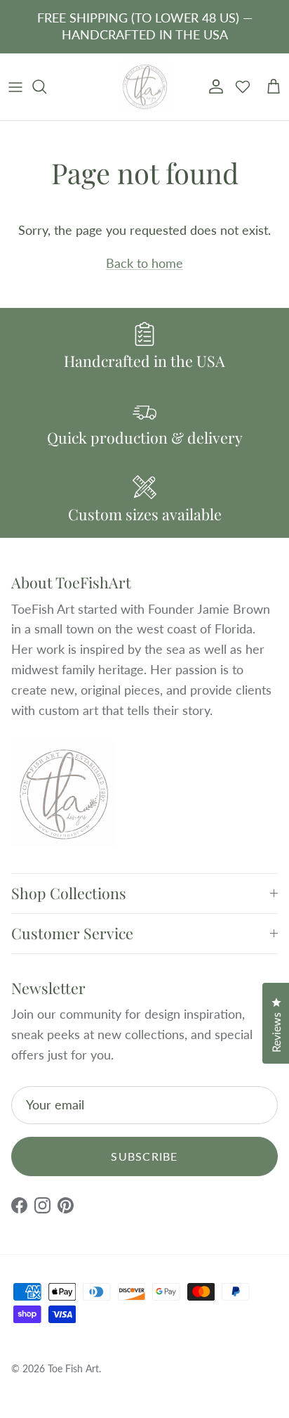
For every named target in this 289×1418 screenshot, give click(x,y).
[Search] (46, 86)
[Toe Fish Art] (145, 87)
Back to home (144, 263)
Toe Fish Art (73, 1368)
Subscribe (144, 1156)
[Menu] (15, 86)
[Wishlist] (242, 86)
